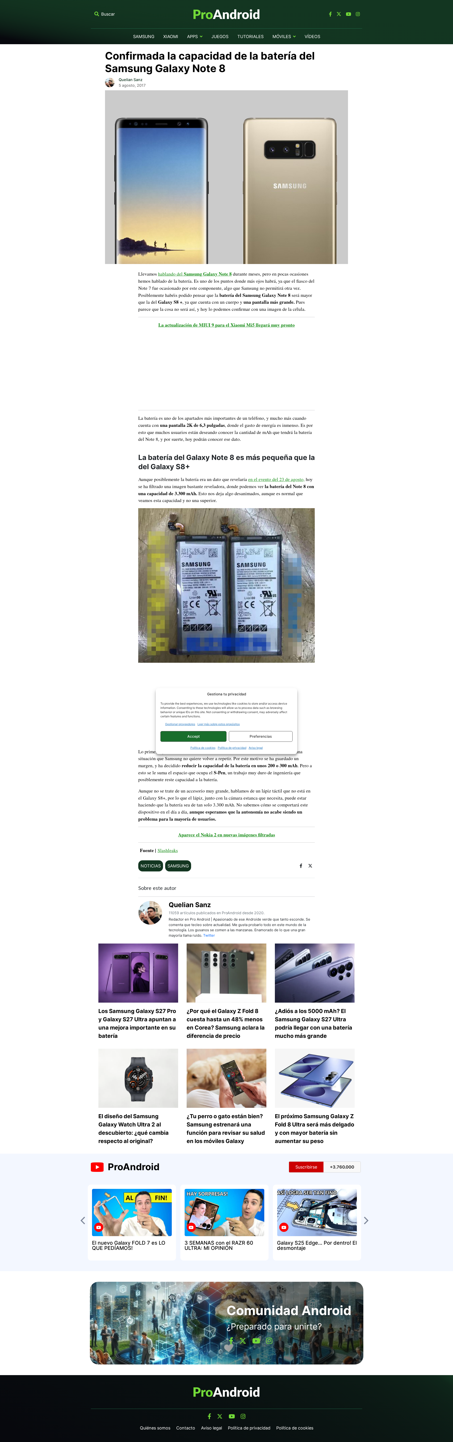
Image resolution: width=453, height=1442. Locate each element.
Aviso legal (256, 747)
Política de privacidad (232, 747)
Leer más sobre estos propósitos (218, 724)
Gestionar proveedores (180, 724)
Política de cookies (202, 747)
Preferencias (261, 736)
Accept (193, 736)
